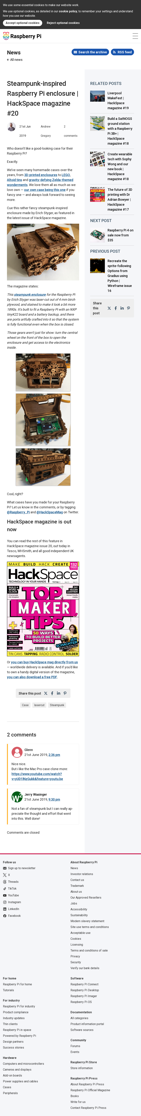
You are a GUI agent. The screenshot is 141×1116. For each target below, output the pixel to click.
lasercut (39, 705)
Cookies (75, 938)
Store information (81, 1068)
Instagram (14, 902)
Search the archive (92, 52)
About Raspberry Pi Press (87, 1084)
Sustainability (79, 915)
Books (74, 1096)
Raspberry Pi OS (81, 1002)
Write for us (78, 1102)
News (74, 868)
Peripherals (10, 1093)
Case (25, 705)
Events (74, 1052)
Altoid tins (14, 180)
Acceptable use (80, 933)
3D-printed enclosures (40, 175)
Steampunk (57, 705)
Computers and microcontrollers (23, 1063)
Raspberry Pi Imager (83, 996)
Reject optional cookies (63, 23)
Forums (75, 1046)
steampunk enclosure (30, 294)
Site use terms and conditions (89, 927)
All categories (79, 1018)
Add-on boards (12, 1075)
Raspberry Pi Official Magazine (90, 1090)
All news (16, 60)
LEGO (66, 175)
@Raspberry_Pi (18, 512)
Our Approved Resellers (85, 897)
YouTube (13, 895)
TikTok (12, 888)
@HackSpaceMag (50, 512)
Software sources (81, 1030)
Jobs (73, 903)
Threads (13, 882)
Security (75, 962)
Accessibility (78, 909)
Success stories (13, 1047)
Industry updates (14, 1018)
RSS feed (125, 52)
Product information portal (87, 1024)
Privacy (75, 956)
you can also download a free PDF (32, 677)
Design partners (13, 1041)
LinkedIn (13, 909)
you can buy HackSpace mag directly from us (44, 662)
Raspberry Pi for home (17, 984)
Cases (7, 1087)
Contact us (77, 880)
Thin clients (10, 1024)
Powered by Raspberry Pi (19, 1036)
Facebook (14, 916)
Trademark (77, 886)
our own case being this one (45, 190)
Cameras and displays (17, 1069)
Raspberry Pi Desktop (84, 990)
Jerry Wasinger (35, 794)
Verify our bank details (84, 968)
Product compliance (15, 1012)
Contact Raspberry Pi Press (88, 1108)
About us (76, 891)
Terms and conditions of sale (89, 950)
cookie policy (68, 11)
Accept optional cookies (22, 23)
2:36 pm (54, 755)
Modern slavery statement (87, 921)
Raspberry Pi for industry (19, 1006)
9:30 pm (54, 799)
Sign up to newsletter (21, 868)
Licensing (76, 944)
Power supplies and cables (20, 1081)
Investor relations (81, 874)
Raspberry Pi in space (17, 1030)
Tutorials (8, 990)
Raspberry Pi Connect (84, 984)
